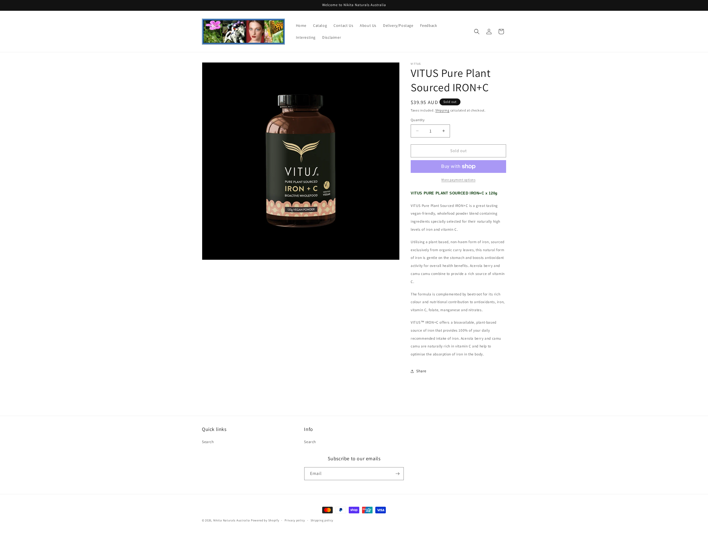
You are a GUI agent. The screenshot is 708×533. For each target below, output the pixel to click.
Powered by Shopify (265, 520)
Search (208, 441)
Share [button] (421, 370)
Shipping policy (322, 520)
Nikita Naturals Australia (231, 520)
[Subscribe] (397, 473)
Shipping (442, 110)
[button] (477, 31)
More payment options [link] (458, 180)
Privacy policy (295, 520)
